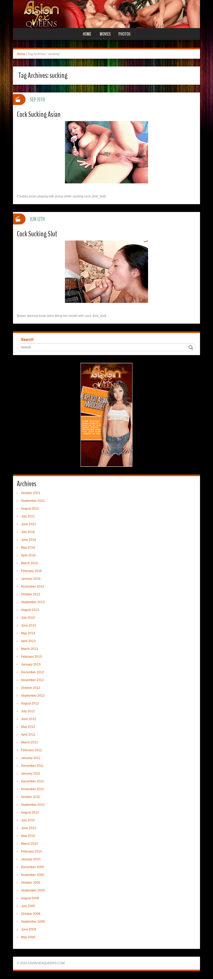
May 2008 (28, 937)
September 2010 (33, 805)
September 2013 (33, 602)
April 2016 (28, 555)
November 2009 (32, 875)
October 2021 (30, 493)
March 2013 (29, 649)
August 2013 (30, 610)
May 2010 (28, 836)
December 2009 (32, 867)
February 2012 (31, 750)
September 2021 (33, 501)
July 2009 (28, 906)
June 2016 (28, 540)
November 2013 (32, 586)
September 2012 (33, 695)
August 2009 (30, 898)
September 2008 (33, 921)
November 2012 (32, 680)
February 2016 (31, 571)
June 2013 (28, 625)
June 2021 (28, 524)
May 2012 (28, 727)
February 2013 (31, 656)
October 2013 (30, 594)
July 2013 (28, 618)
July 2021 (28, 516)
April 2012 (28, 734)
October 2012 (30, 688)
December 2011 (32, 766)
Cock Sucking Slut (37, 234)
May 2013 (28, 633)
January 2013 (31, 664)
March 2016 (29, 563)
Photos (124, 34)
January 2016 (31, 579)
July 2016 (28, 532)
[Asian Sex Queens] (106, 14)
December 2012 (32, 672)
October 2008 (30, 914)
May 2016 (28, 547)
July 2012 (28, 711)
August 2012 (30, 703)
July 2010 (28, 820)
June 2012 (28, 719)
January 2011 (30, 773)
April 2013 (28, 641)
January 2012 (31, 758)
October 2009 (30, 882)
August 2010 (30, 812)
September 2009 (33, 890)
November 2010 (32, 789)
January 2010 (31, 859)
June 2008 (28, 929)
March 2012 (29, 742)
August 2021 (30, 508)
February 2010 (31, 851)
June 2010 (28, 828)
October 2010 (30, 797)
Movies (105, 34)
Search (27, 339)
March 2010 (29, 843)
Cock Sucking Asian (39, 114)
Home (87, 34)
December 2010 (32, 781)
